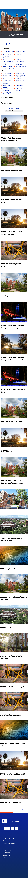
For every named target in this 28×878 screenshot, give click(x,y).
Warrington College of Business (21, 67)
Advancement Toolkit (9, 841)
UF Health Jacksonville (6, 89)
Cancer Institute (7, 73)
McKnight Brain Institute (6, 86)
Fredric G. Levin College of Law (19, 63)
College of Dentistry (20, 73)
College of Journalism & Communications (21, 60)
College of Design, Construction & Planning (7, 56)
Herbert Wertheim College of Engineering (8, 67)
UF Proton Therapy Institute (20, 89)
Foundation (6, 852)
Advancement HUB (8, 838)
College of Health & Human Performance (8, 60)
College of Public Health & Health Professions (7, 82)
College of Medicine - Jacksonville (21, 76)
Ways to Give (6, 103)
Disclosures (6, 855)
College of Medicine (7, 75)
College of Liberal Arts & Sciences (8, 63)
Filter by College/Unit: (14, 108)
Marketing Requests (9, 843)
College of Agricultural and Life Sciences (8, 52)
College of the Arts (20, 51)
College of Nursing (7, 78)
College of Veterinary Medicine (21, 81)
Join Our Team (7, 850)
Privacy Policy (7, 857)
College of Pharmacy (21, 78)
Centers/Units (7, 97)
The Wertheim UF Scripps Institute (7, 93)
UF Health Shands (20, 85)
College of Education (21, 54)
